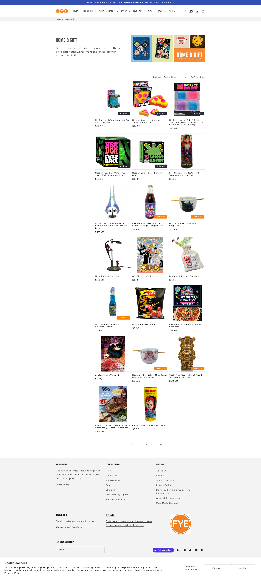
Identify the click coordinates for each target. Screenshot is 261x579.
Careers (160, 475)
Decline (243, 568)
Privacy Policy (13, 573)
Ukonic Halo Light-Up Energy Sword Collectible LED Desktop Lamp (111, 225)
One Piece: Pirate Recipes (145, 276)
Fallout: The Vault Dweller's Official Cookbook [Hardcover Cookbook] (113, 426)
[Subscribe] (102, 550)
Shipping (110, 490)
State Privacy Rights (117, 495)
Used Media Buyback (167, 503)
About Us (161, 471)
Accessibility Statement (169, 498)
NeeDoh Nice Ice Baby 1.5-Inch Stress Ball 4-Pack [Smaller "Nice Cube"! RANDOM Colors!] (186, 122)
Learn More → (64, 484)
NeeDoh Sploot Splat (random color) (147, 174)
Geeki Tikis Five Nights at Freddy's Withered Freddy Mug (187, 376)
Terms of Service (165, 480)
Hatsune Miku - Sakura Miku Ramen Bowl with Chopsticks (149, 376)
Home (58, 19)
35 (161, 445)
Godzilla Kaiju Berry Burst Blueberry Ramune (108, 325)
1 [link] (131, 445)
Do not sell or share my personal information (173, 491)
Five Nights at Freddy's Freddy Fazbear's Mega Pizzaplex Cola (148, 224)
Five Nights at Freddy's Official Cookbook (185, 325)
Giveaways (110, 515)
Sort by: (157, 77)
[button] (77, 11)
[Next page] (169, 445)
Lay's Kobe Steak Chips (144, 324)
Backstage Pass (114, 480)
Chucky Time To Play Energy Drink (149, 425)
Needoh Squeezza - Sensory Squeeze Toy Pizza (146, 121)
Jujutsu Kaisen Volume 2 (107, 375)
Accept (216, 568)
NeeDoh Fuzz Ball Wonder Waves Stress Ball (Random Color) (112, 174)
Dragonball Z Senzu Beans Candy (186, 276)
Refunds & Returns (116, 499)
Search (109, 485)
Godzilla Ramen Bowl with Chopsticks (182, 224)
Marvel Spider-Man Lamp (107, 276)
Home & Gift (69, 19)
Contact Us (112, 475)
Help (108, 471)
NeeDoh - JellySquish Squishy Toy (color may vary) (112, 121)
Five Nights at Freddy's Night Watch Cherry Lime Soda (184, 174)
